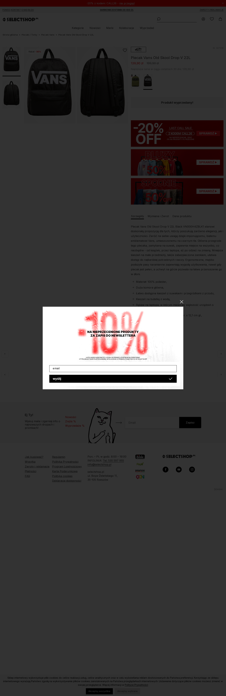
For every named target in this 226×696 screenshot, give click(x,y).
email (56, 368)
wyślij (57, 378)
